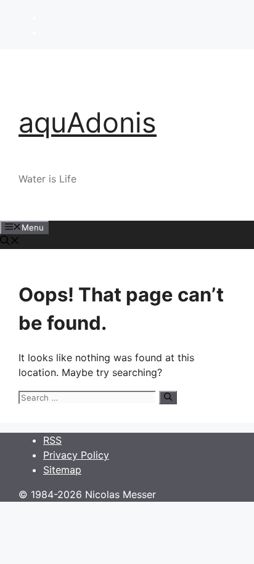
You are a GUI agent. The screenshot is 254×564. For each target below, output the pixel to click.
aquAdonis (87, 122)
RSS (52, 440)
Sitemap (62, 470)
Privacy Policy (76, 455)
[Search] (168, 397)
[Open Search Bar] (10, 241)
